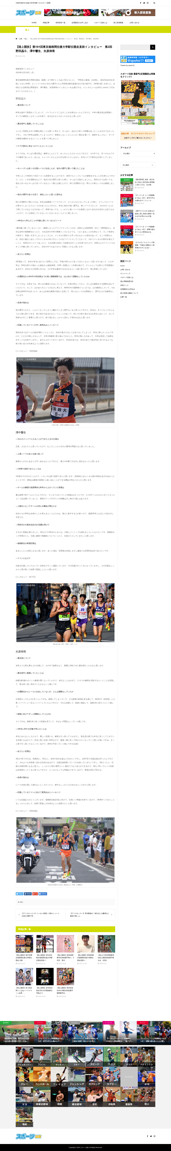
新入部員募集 (118, 23)
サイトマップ (125, 273)
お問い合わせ (134, 23)
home (122, 266)
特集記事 (46, 23)
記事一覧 (123, 297)
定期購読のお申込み (127, 289)
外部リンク (124, 285)
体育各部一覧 (60, 23)
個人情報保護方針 (126, 281)
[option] (17, 1033)
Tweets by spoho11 (127, 65)
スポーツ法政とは (100, 23)
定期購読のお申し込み (80, 23)
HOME (34, 23)
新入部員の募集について (129, 293)
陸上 (27, 30)
